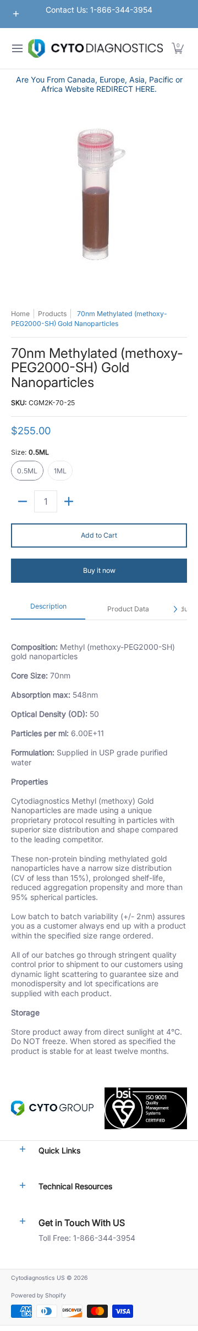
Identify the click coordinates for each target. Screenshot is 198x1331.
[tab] (48, 609)
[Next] (175, 609)
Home (20, 314)
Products (52, 314)
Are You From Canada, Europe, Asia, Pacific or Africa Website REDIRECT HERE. (99, 84)
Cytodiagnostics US (38, 1278)
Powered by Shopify (38, 1295)
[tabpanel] (99, 842)
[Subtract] (22, 501)
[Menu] (17, 48)
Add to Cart (99, 535)
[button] (177, 48)
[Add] (68, 501)
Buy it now (99, 570)
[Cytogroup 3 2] (52, 1108)
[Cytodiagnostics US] (95, 48)
